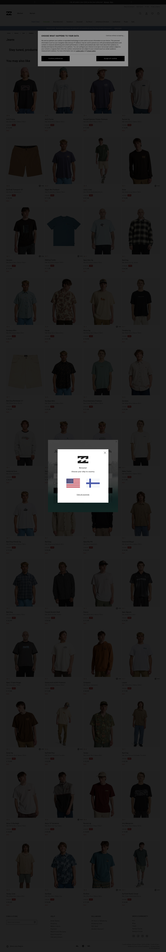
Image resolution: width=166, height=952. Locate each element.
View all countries (83, 495)
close (105, 452)
